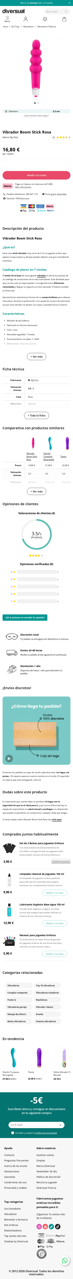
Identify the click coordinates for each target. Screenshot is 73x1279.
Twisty (31, 1072)
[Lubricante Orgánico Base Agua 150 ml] (9, 910)
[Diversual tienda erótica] (25, 10)
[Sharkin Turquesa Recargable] (14, 1058)
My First (34, 380)
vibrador (41, 275)
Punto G (11, 999)
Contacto (9, 1155)
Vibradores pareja (17, 1006)
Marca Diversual (45, 1166)
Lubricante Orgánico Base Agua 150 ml (42, 904)
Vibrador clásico (44, 1006)
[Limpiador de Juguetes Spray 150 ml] (9, 879)
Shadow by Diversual (16, 1241)
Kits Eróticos (11, 1225)
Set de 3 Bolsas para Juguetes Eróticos (42, 843)
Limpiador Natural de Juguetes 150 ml (42, 874)
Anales (39, 1014)
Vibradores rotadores (47, 992)
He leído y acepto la (36, 1132)
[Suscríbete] (60, 1126)
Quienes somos (45, 1155)
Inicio (5, 26)
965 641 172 (32, 194)
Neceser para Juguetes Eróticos (38, 935)
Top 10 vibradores (45, 985)
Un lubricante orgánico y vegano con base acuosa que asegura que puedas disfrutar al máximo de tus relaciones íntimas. (40, 912)
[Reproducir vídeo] (9, 758)
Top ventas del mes (15, 1236)
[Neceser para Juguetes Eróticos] (9, 941)
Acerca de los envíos (15, 1166)
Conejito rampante (17, 992)
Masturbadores (13, 1230)
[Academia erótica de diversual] (51, 1226)
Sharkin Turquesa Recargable (11, 1073)
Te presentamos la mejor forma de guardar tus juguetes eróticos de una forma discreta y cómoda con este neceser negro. (41, 942)
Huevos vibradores (46, 1021)
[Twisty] (39, 1058)
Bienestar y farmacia (16, 1219)
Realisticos (41, 999)
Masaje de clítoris (16, 1014)
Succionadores (12, 1208)
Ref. (4, 154)
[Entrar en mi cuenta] (26, 19)
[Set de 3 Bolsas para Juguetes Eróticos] (9, 849)
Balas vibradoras (16, 1021)
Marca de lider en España (36, 2)
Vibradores (13, 985)
